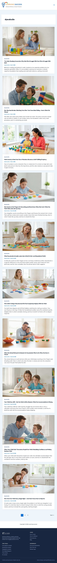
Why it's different (33, 536)
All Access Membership (35, 545)
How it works (33, 534)
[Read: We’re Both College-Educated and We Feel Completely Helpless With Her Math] (28, 283)
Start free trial (33, 547)
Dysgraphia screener (6, 549)
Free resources (33, 538)
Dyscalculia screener (6, 547)
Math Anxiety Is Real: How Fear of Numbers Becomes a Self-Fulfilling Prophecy (25, 159)
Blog (31, 539)
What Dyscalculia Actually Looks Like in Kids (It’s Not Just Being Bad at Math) (25, 256)
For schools (4, 554)
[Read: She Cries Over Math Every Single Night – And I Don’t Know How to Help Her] (28, 478)
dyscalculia (6, 58)
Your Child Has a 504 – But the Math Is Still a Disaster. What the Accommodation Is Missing (28, 402)
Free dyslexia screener (7, 545)
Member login (33, 549)
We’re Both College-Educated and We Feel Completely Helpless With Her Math (25, 303)
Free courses (5, 552)
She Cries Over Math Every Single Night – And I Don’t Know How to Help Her (24, 498)
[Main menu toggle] (54, 5)
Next (52, 515)
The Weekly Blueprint (6, 551)
